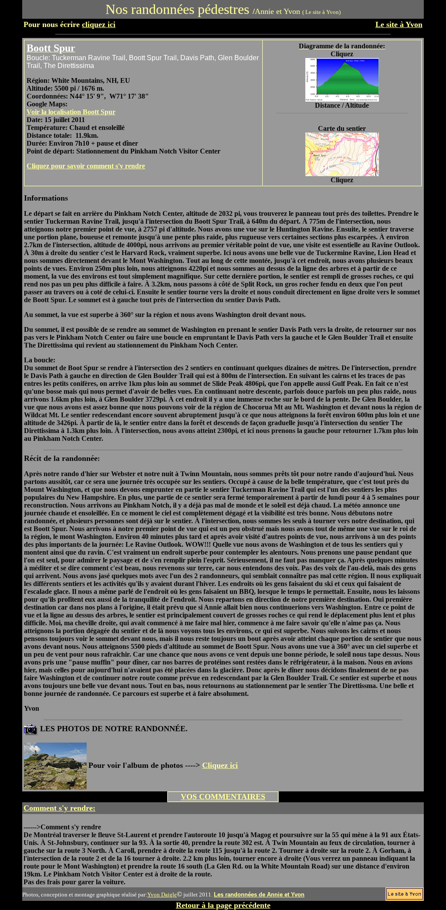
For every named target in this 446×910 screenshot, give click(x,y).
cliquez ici (98, 24)
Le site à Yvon (398, 24)
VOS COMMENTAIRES (223, 796)
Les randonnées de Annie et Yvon (259, 894)
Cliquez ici (220, 765)
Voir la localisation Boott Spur (71, 112)
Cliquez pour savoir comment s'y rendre (86, 166)
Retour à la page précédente (223, 905)
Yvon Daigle (162, 894)
